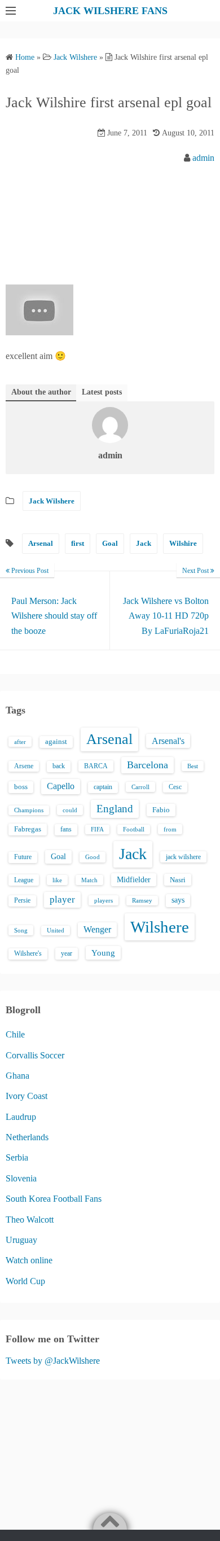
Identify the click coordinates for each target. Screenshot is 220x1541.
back (58, 766)
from (170, 829)
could (70, 810)
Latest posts (102, 392)
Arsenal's (168, 741)
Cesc (175, 787)
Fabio (161, 809)
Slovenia (21, 1178)
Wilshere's (28, 953)
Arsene (23, 766)
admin (203, 158)
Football (133, 829)
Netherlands (27, 1137)
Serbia (17, 1157)
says (177, 900)
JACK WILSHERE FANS (110, 10)
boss (21, 787)
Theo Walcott (30, 1219)
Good (92, 856)
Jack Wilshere (51, 501)
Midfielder (134, 879)
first (77, 543)
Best (192, 766)
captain (103, 787)
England (114, 809)
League (23, 880)
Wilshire (183, 543)
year (66, 953)
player (62, 899)
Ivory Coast (26, 1096)
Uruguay (21, 1240)
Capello (60, 786)
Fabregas (27, 829)
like (57, 880)
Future (23, 857)
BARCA (96, 766)
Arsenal (40, 543)
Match (89, 880)
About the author (41, 392)
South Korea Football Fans (54, 1198)
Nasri (178, 879)
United (55, 930)
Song (21, 930)
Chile (15, 1034)
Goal (110, 543)
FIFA (97, 829)
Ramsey (142, 901)
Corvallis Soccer (35, 1055)
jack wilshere (183, 857)
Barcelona (147, 764)
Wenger (97, 929)
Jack (143, 543)
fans (66, 829)
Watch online (29, 1260)
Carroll (140, 786)
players (103, 900)
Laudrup (21, 1117)
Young (103, 952)
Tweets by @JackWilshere (53, 1360)
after (20, 741)
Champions (28, 810)
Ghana (17, 1075)
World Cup (25, 1281)
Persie (22, 900)
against (56, 742)
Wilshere (159, 927)
